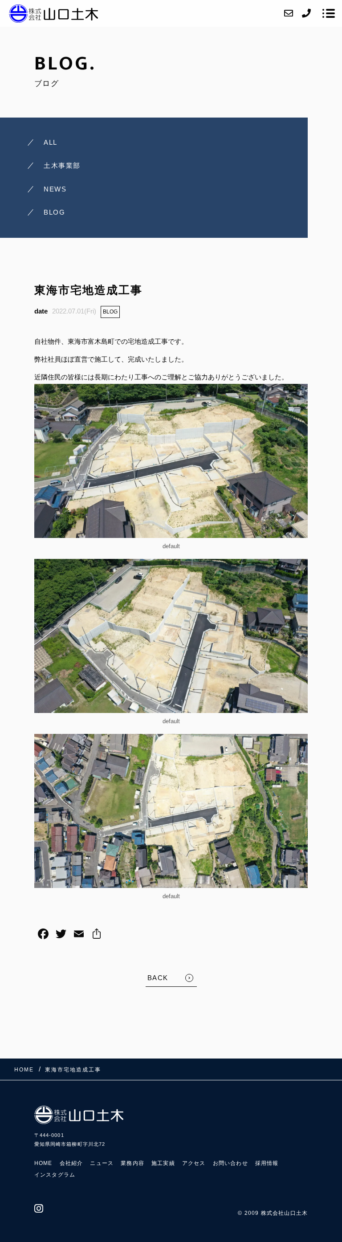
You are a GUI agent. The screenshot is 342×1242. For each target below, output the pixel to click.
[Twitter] (61, 935)
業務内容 (132, 1163)
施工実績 (163, 1163)
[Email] (79, 935)
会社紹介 (71, 1163)
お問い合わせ (230, 1163)
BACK (157, 977)
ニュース (102, 1163)
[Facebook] (43, 935)
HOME (43, 1163)
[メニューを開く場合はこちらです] (328, 13)
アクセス (194, 1163)
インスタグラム (54, 1175)
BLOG (110, 312)
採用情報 (267, 1163)
